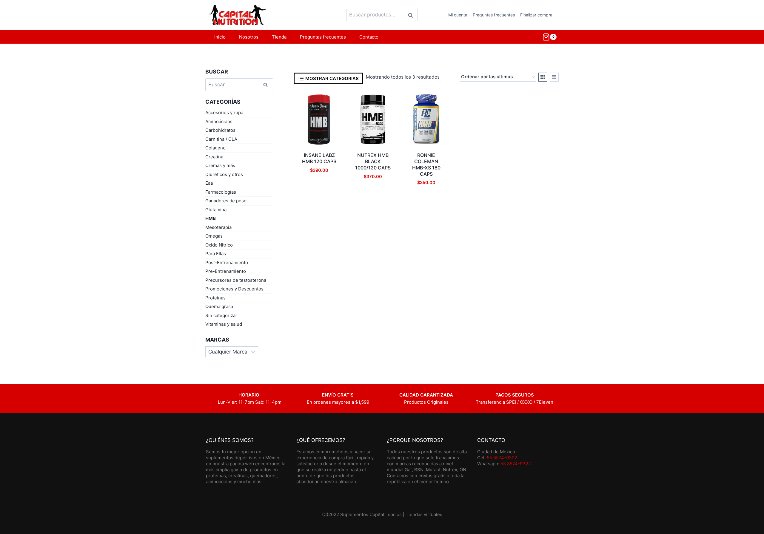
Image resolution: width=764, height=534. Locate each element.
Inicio (220, 37)
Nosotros (248, 37)
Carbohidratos (220, 130)
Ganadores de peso (226, 200)
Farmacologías (220, 192)
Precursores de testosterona (235, 280)
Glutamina (216, 209)
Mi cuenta (457, 14)
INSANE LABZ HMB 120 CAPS (319, 158)
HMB (210, 218)
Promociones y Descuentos (234, 289)
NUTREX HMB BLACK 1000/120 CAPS (373, 161)
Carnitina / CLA (221, 139)
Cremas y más (220, 165)
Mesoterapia (218, 227)
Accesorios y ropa (224, 112)
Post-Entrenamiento (226, 262)
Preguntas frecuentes (494, 14)
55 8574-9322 (502, 457)
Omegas (214, 236)
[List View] (554, 77)
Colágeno (215, 148)
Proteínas (215, 298)
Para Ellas (215, 253)
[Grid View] (542, 77)
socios (395, 514)
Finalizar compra (536, 14)
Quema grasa (219, 306)
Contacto (368, 37)
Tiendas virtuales (424, 514)
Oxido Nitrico (219, 245)
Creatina (214, 157)
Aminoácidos (218, 121)
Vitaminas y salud (223, 324)
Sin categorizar (221, 315)
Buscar (412, 15)
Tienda (279, 37)
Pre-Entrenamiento (225, 271)
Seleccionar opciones (319, 200)
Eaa (209, 183)
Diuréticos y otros (224, 174)
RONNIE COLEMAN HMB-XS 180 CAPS (426, 164)
